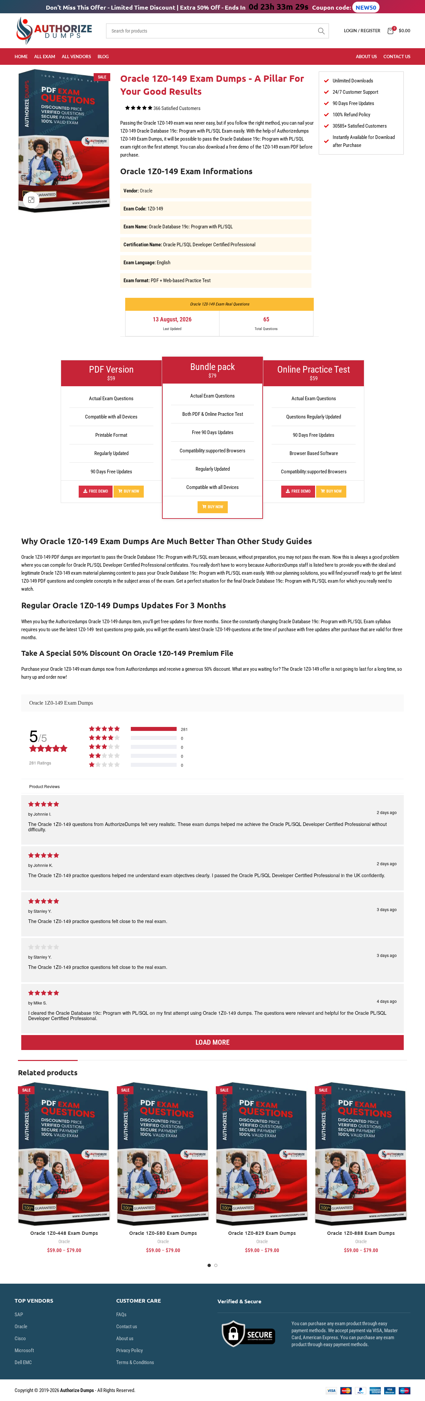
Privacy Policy (129, 1350)
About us (124, 1339)
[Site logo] (55, 30)
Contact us (126, 1327)
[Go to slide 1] (209, 1265)
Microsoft (24, 1350)
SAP (19, 1315)
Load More (212, 1042)
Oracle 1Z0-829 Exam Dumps (262, 1232)
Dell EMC (23, 1362)
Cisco (20, 1339)
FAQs (121, 1315)
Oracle (146, 191)
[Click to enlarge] (31, 200)
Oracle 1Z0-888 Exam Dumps (361, 1232)
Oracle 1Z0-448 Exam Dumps (64, 1232)
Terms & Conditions (135, 1362)
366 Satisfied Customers (177, 108)
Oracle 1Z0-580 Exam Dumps (163, 1232)
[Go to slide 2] (215, 1265)
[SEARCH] (321, 31)
